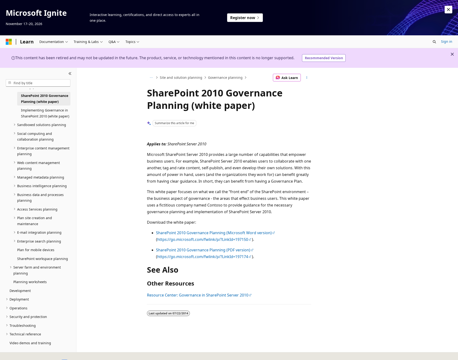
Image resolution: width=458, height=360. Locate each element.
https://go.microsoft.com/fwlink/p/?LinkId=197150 (202, 239)
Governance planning (225, 77)
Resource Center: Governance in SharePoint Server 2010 (197, 295)
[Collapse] (70, 73)
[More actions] (307, 77)
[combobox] (38, 83)
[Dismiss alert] (448, 9)
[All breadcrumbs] (151, 77)
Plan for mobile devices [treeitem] (35, 250)
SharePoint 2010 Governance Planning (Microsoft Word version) (214, 232)
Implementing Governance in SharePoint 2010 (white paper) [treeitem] (45, 113)
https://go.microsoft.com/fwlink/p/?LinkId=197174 (202, 256)
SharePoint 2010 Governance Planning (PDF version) (203, 250)
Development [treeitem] (20, 290)
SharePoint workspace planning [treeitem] (42, 258)
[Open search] (434, 41)
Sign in (446, 41)
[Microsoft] (9, 42)
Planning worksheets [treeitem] (30, 282)
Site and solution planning (181, 77)
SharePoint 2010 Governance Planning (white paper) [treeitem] (44, 98)
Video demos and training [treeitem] (30, 342)
